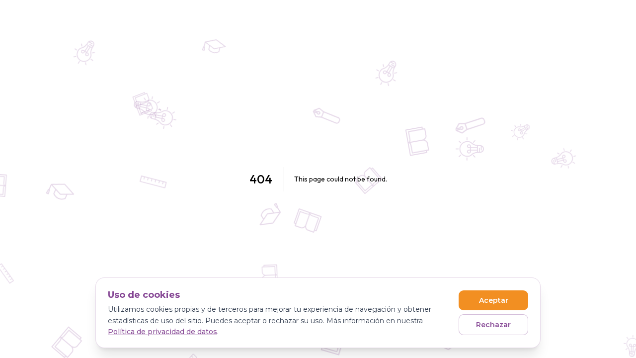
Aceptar (493, 300)
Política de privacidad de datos (162, 331)
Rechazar (493, 324)
